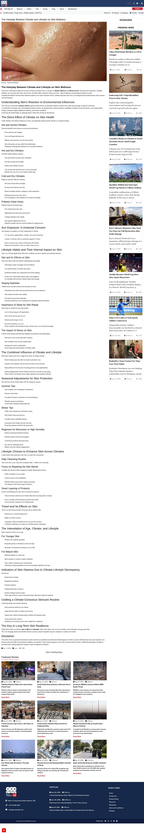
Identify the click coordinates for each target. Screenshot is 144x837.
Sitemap (112, 811)
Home (111, 793)
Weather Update (29, 13)
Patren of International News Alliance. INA (21, 800)
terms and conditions (116, 808)
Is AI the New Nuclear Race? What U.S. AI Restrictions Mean (69, 795)
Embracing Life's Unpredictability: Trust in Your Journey (68, 803)
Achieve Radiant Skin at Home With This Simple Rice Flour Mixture (71, 810)
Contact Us (113, 796)
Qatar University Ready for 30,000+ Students (89, 763)
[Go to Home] (4, 830)
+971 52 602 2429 (14, 805)
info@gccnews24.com (16, 809)
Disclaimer (112, 805)
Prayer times (18, 13)
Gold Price (38, 13)
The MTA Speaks (8, 13)
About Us (112, 802)
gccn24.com (21, 821)
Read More (5, 697)
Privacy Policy (114, 799)
